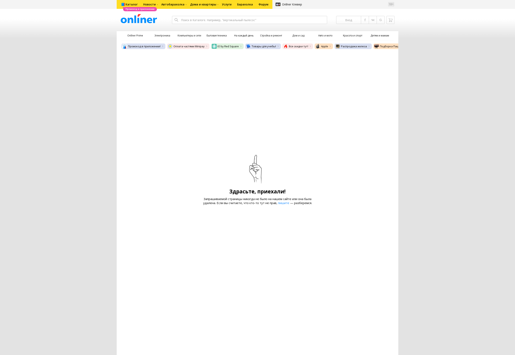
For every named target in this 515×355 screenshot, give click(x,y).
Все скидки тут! (298, 46)
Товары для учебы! (264, 46)
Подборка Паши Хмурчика (397, 46)
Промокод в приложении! (144, 46)
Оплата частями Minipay (189, 46)
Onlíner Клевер (292, 4)
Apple (324, 46)
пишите (283, 203)
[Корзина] (390, 20)
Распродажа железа (354, 46)
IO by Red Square (228, 46)
